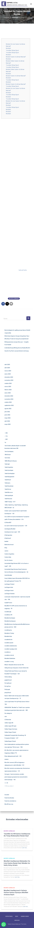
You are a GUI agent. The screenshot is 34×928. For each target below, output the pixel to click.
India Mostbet (8, 575)
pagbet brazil (8, 680)
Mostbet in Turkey (9, 633)
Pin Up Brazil (8, 683)
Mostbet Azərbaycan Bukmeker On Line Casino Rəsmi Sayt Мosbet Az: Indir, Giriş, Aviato (17, 863)
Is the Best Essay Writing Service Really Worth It (17, 347)
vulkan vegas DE (9, 722)
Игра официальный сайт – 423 (13, 756)
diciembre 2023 (9, 377)
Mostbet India (8, 636)
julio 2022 (7, 411)
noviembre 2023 (9, 380)
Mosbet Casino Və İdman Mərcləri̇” (16, 57)
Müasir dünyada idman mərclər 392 (14, 664)
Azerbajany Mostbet (10, 529)
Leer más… (24, 847)
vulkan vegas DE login (10, 726)
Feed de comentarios (10, 801)
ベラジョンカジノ (9, 786)
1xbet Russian (8, 498)
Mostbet (8, 48)
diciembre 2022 (9, 396)
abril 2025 (7, 364)
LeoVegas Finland (9, 584)
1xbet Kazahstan (9, 486)
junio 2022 (7, 415)
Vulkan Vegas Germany (11, 729)
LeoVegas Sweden (10, 593)
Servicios (17, 920)
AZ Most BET (8, 522)
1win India (7, 457)
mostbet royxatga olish (11, 649)
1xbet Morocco (9, 492)
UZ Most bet (8, 719)
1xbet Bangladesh (9, 476)
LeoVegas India (9, 587)
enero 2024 (8, 374)
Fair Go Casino (9, 560)
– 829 (6, 439)
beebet (6, 541)
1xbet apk (7, 464)
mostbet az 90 (8, 614)
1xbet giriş (7, 483)
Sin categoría (8, 713)
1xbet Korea (8, 489)
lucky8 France (8, 602)
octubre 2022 (8, 402)
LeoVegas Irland (9, 590)
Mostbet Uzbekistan (10, 658)
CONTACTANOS (9, 916)
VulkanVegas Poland (10, 741)
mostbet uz (8, 652)
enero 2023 (8, 393)
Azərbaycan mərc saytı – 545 (12, 532)
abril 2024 (7, 367)
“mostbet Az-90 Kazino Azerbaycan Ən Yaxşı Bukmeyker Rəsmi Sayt (17, 835)
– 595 (6, 433)
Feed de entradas (9, 798)
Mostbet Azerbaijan (14, 298)
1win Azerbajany (9, 451)
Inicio (16, 916)
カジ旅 (6, 782)
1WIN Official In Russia (11, 461)
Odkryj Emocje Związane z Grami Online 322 (16, 667)
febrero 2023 (8, 389)
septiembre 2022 (9, 405)
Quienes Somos (25, 916)
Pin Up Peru (8, 686)
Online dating (8, 676)
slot (6, 716)
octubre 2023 (8, 383)
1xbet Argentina (9, 467)
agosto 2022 (8, 408)
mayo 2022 (7, 418)
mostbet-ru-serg (9, 661)
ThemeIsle (23, 924)
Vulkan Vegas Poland (10, 732)
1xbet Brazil (8, 479)
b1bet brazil (8, 538)
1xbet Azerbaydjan (10, 473)
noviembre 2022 (9, 399)
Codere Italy (8, 557)
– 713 (6, 436)
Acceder (7, 794)
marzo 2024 (8, 370)
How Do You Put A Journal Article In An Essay (17, 351)
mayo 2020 (7, 424)
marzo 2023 (8, 386)
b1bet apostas (8, 535)
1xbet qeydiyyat (9, 495)
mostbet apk (8, 611)
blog (6, 547)
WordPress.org (9, 804)
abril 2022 (7, 421)
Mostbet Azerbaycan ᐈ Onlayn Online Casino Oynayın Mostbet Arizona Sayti (16, 892)
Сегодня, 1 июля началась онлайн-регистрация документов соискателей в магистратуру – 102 (16, 777)
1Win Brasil (8, 454)
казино (6, 759)
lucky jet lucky (23, 270)
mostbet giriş (8, 630)
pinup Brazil (8, 692)
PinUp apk (7, 689)
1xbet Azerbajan (9, 470)
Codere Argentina (9, 554)
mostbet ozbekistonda (11, 645)
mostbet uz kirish (9, 655)
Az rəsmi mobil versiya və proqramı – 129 (16, 525)
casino (6, 551)
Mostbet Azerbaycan (10, 621)
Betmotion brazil (9, 544)
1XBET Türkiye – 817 (10, 501)
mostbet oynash (9, 642)
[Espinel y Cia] (15, 4)
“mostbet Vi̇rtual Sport (12, 50)
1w (5, 442)
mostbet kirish (8, 639)
